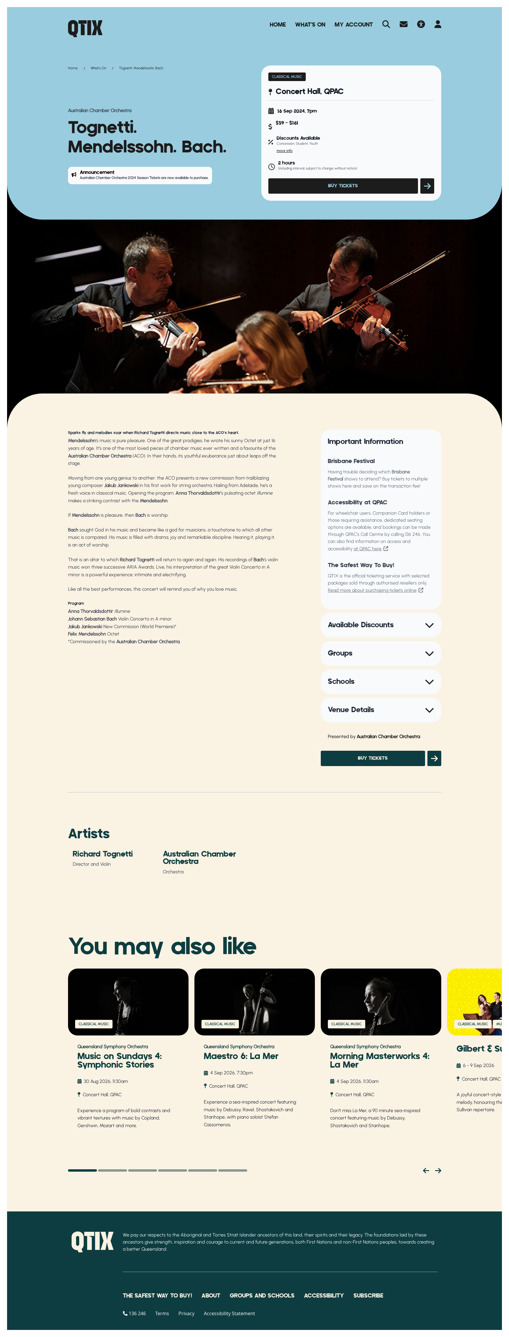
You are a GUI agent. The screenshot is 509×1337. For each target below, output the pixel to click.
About (210, 1295)
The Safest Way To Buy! (157, 1295)
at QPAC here (367, 548)
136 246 (412, 534)
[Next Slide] (438, 1170)
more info (284, 150)
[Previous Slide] (426, 1170)
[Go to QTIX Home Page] (85, 28)
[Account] (437, 25)
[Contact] (404, 25)
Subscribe (368, 1295)
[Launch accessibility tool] (421, 25)
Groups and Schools (262, 1295)
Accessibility (324, 1295)
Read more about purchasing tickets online (372, 590)
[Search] (386, 25)
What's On (310, 24)
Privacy (186, 1313)
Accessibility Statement (229, 1313)
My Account (354, 24)
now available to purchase (187, 178)
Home (278, 24)
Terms (162, 1313)
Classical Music (287, 77)
